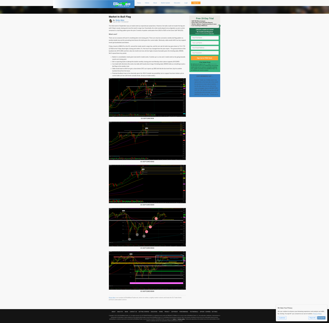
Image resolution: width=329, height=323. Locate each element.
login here (211, 33)
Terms (161, 311)
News (126, 311)
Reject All (312, 318)
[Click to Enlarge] (147, 116)
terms (206, 64)
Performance (183, 311)
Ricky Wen (112, 297)
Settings (214, 311)
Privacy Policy (317, 313)
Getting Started (144, 311)
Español (208, 311)
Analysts (120, 311)
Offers (202, 311)
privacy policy (213, 64)
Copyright (174, 311)
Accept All (321, 318)
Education (154, 311)
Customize (282, 318)
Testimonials (194, 311)
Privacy (167, 311)
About (113, 311)
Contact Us (133, 311)
